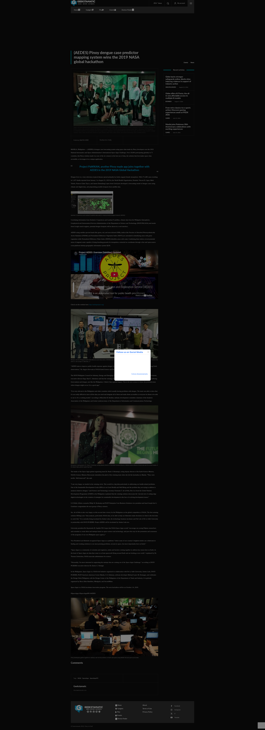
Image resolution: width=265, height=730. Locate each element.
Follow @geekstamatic (139, 374)
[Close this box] (148, 352)
